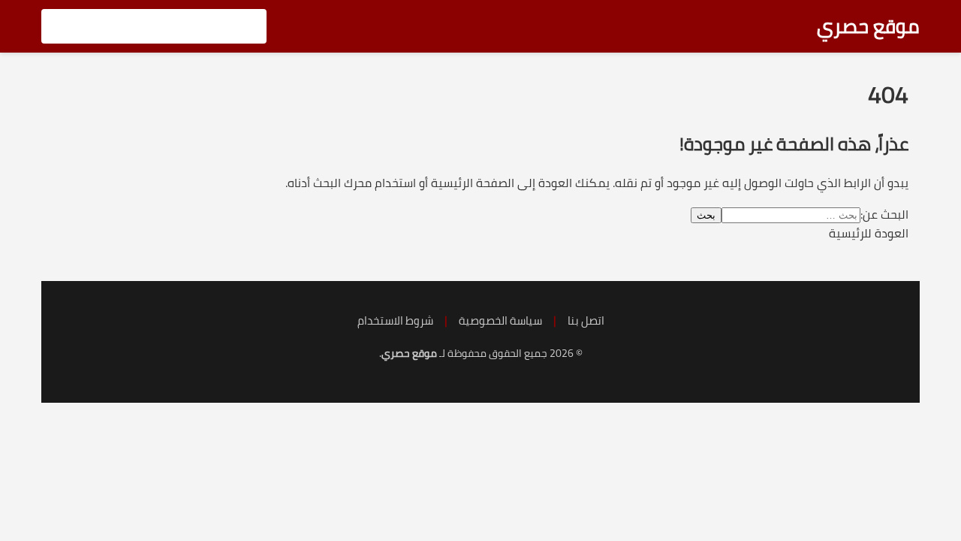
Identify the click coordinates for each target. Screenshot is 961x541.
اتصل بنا (586, 320)
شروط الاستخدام (395, 320)
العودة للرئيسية (868, 233)
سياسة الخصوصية (500, 320)
